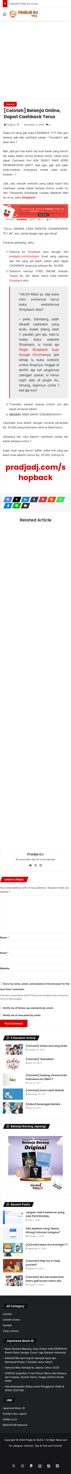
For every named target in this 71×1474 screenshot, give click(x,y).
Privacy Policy (57, 995)
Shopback (28, 197)
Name (4, 937)
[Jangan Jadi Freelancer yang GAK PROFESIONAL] (13, 1217)
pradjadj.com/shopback (24, 256)
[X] (15, 499)
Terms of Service (8, 999)
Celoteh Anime (11, 1319)
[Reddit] (50, 499)
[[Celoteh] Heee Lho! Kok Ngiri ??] (13, 1249)
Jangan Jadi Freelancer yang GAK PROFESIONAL (45, 1214)
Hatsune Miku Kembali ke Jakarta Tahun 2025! (32, 1367)
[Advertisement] (35, 56)
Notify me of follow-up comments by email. (28, 1007)
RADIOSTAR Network (15, 1425)
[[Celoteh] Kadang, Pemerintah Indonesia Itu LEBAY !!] (13, 1079)
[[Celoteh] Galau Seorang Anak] (13, 1049)
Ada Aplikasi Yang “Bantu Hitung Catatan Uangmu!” (43, 1230)
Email (4, 952)
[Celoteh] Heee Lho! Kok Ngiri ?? (47, 1244)
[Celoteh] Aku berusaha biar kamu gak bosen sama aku (45, 1279)
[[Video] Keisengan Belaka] (13, 1108)
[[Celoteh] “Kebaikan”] (13, 1064)
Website (4, 968)
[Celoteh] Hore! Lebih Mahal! (45, 1090)
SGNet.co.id (10, 1419)
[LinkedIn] (24, 499)
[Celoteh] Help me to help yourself (29, 3)
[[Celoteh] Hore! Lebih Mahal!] (13, 1094)
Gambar (7, 1325)
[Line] (15, 505)
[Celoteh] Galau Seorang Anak (46, 1046)
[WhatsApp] (59, 499)
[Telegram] (7, 505)
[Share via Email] (24, 505)
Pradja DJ (12, 124)
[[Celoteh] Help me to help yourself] (13, 1266)
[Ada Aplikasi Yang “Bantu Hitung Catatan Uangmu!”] (13, 1233)
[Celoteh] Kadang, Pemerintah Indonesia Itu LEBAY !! (46, 1077)
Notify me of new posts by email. (22, 1015)
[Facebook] (7, 499)
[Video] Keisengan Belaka (43, 1104)
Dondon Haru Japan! (15, 1413)
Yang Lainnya (11, 1330)
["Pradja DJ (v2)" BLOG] (23, 14)
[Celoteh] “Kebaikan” (40, 1059)
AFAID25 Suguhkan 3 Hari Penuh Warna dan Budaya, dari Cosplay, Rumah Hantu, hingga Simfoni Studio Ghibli (36, 1377)
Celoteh (10, 104)
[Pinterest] (42, 499)
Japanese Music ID (20, 1341)
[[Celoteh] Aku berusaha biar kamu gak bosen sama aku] (13, 1280)
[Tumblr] (33, 499)
